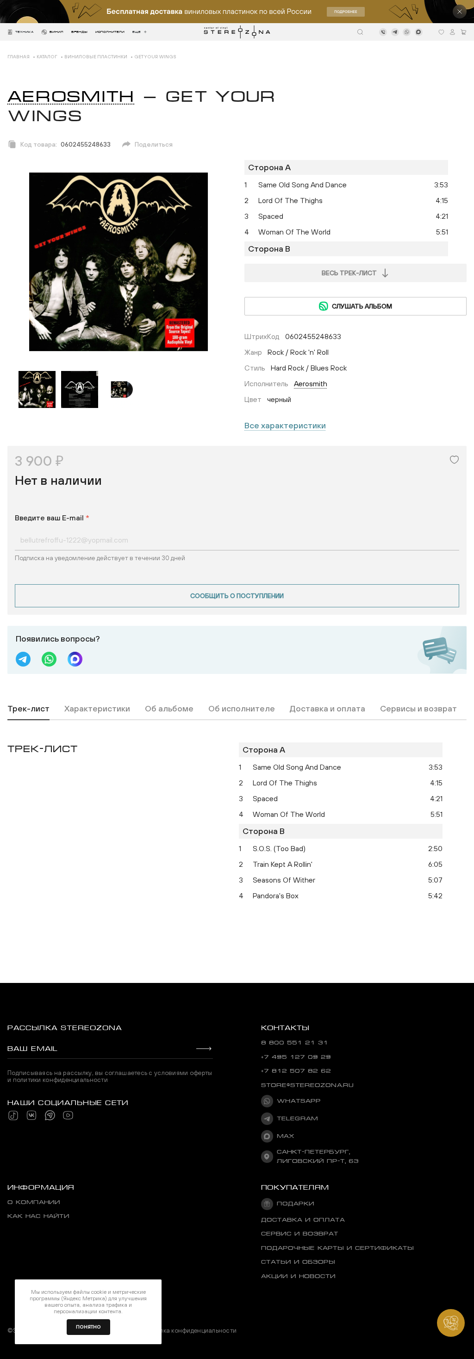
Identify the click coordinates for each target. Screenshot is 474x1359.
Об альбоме (169, 708)
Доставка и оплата (327, 708)
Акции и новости (298, 1276)
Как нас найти (38, 1216)
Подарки (295, 1203)
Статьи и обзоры (298, 1262)
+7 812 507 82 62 (296, 1071)
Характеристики (97, 708)
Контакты (285, 1028)
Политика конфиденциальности (189, 1330)
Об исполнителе (241, 708)
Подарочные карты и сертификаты (337, 1248)
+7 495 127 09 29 (296, 1057)
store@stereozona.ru (307, 1085)
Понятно (88, 1326)
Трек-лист (28, 708)
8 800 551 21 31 (294, 1042)
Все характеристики (285, 425)
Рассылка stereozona (64, 1028)
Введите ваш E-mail (52, 517)
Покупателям (295, 1187)
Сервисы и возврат (418, 708)
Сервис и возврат (299, 1233)
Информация (40, 1187)
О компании (33, 1202)
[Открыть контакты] (451, 1323)
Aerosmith (71, 96)
